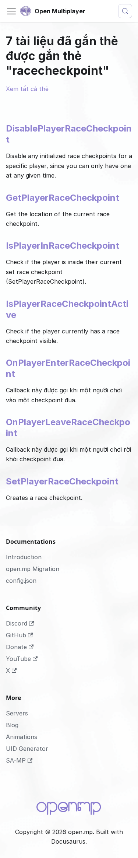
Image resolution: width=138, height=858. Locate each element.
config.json (21, 580)
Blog (12, 725)
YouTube (18, 658)
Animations (21, 736)
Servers (17, 713)
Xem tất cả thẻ (27, 88)
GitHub (16, 635)
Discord (16, 623)
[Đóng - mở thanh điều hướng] (11, 11)
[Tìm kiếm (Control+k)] (125, 11)
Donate (16, 647)
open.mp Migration (32, 568)
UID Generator (27, 748)
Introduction (24, 557)
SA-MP (16, 760)
